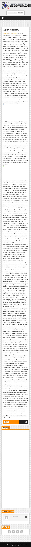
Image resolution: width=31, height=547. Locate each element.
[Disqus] (15, 449)
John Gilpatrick (7, 33)
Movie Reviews (14, 33)
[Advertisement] (15, 23)
